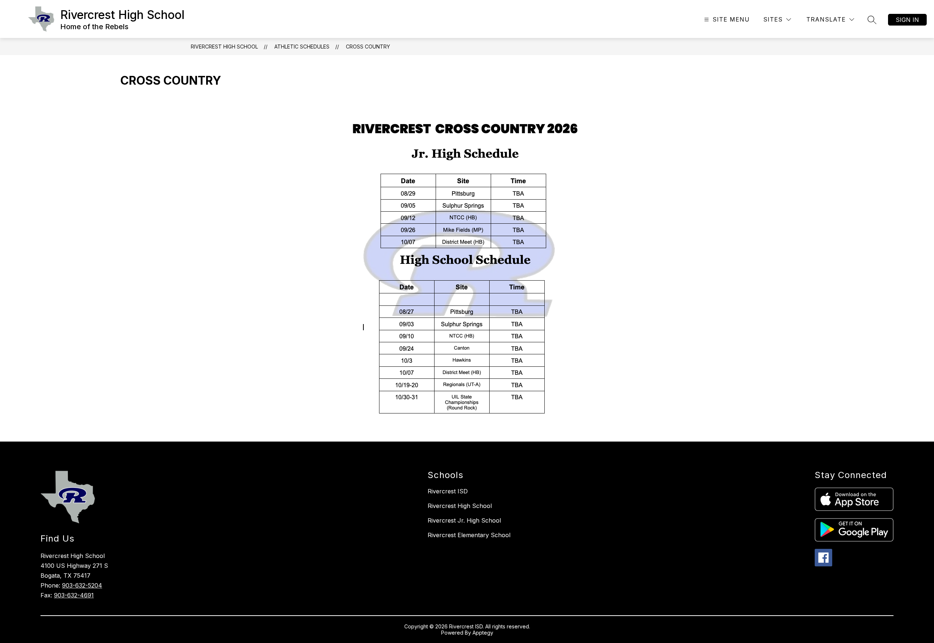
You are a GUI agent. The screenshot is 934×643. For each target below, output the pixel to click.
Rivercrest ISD (448, 491)
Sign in (907, 19)
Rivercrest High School (224, 46)
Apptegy (482, 632)
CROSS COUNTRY (368, 46)
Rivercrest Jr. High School (464, 520)
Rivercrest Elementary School (469, 535)
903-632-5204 (82, 585)
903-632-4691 (74, 595)
